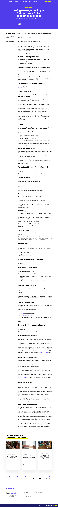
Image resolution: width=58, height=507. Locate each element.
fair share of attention (44, 352)
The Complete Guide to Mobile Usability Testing (45, 451)
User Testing (25, 1)
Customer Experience (24, 478)
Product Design (33, 478)
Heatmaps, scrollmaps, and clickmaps (26, 315)
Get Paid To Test (49, 1)
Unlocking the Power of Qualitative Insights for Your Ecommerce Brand (12, 452)
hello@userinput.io (10, 498)
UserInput (9, 454)
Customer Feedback (18, 1)
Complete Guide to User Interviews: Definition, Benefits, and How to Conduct (28, 452)
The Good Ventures (14, 493)
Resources (35, 1)
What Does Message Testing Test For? (9, 40)
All (8, 478)
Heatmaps (30, 1)
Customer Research (29, 7)
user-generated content (22, 377)
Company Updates (49, 478)
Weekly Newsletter (39, 492)
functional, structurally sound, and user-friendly (41, 39)
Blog (36, 491)
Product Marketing (41, 478)
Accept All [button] (54, 505)
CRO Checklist (38, 493)
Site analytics (21, 313)
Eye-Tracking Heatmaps (28, 493)
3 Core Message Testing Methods (10, 42)
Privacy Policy (46, 491)
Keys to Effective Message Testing (10, 45)
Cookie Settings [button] (49, 505)
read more (9, 467)
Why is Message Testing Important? (10, 37)
